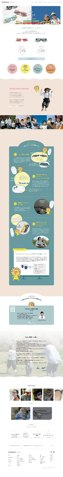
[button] (54, 394)
